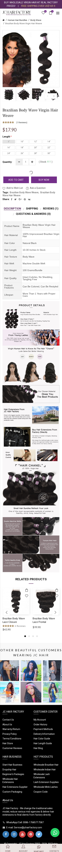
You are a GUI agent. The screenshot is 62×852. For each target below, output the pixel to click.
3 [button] (33, 636)
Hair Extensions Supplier (15, 787)
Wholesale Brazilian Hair (46, 764)
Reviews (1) (50, 208)
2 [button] (29, 636)
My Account (40, 719)
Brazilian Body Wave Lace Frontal (44, 620)
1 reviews (21, 122)
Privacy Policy (9, 734)
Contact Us (8, 719)
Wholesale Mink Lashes (46, 787)
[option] (9, 94)
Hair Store (7, 743)
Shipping (32, 208)
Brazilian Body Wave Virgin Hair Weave (23, 23)
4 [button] (37, 636)
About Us (7, 724)
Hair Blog (38, 748)
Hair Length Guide (43, 743)
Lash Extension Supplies (46, 782)
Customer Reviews (12, 748)
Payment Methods (43, 729)
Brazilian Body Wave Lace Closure (13, 620)
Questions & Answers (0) (33, 213)
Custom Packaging (12, 791)
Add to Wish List (14, 188)
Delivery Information (44, 734)
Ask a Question (38, 188)
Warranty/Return (11, 729)
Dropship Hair (9, 769)
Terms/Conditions (11, 738)
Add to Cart (16, 180)
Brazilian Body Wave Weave (24, 192)
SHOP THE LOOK (10, 674)
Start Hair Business (12, 764)
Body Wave (35, 20)
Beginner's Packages (13, 774)
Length (6, 136)
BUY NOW (44, 180)
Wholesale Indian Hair (45, 769)
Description (12, 208)
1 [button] (25, 636)
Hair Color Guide (42, 738)
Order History (40, 724)
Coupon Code (41, 791)
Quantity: (7, 162)
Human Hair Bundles (17, 20)
